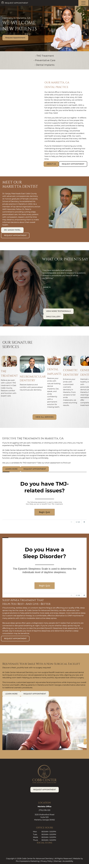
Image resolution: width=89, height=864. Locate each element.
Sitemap (57, 861)
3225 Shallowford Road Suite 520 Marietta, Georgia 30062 (44, 817)
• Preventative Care (44, 60)
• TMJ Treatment (44, 55)
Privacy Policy (46, 861)
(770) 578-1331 (44, 810)
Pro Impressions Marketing (27, 861)
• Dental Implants (44, 64)
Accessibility (68, 861)
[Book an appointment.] (14, 3)
